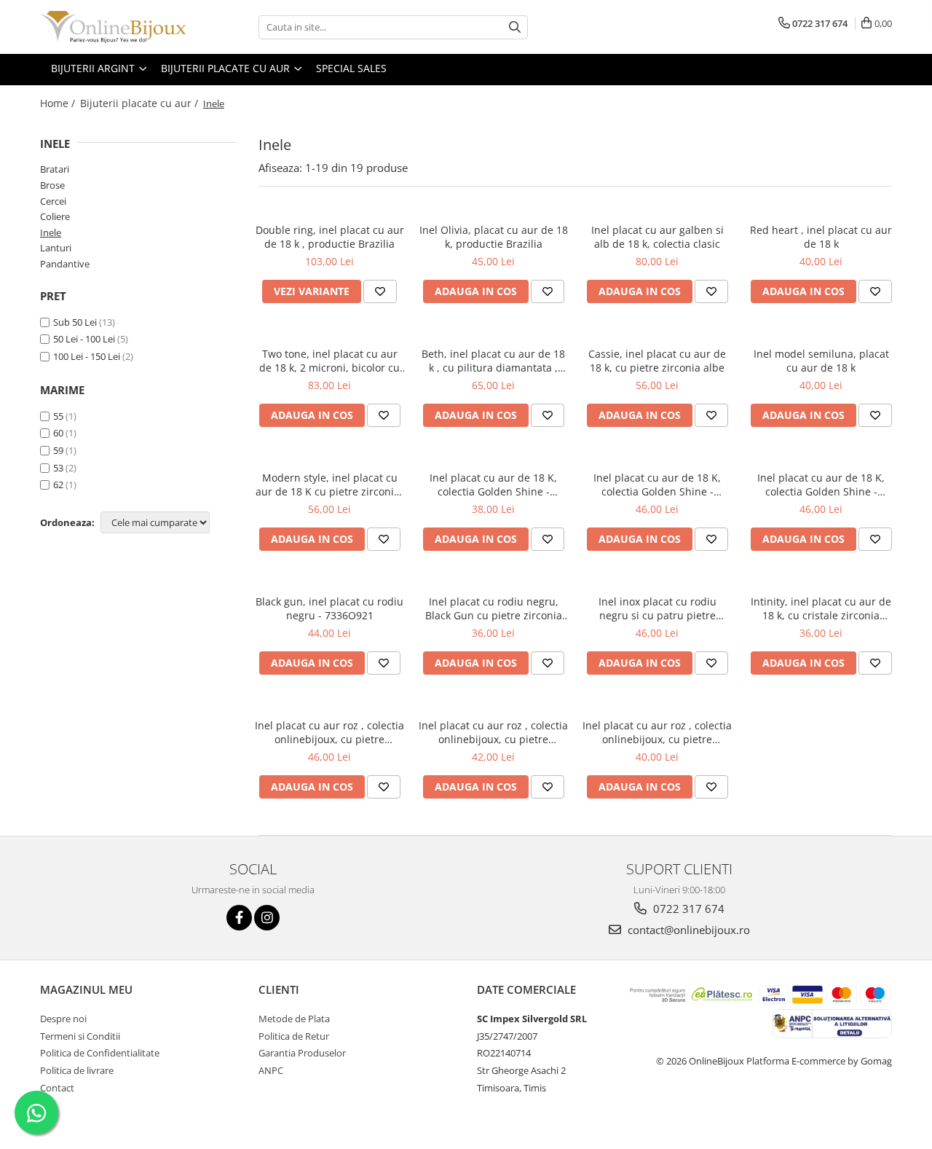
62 (58, 484)
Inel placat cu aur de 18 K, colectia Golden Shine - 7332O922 (821, 484)
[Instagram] (267, 917)
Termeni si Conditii (80, 1036)
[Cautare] (515, 27)
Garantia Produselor (302, 1052)
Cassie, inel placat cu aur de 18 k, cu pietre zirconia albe (657, 360)
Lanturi (55, 247)
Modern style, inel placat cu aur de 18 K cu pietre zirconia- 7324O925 (329, 484)
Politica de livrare (77, 1070)
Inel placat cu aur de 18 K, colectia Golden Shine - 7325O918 (493, 484)
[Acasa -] (113, 27)
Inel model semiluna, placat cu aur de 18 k (821, 360)
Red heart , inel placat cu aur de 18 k (821, 237)
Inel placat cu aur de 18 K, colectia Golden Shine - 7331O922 (657, 484)
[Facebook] (239, 917)
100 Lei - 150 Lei (86, 356)
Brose (52, 185)
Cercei (53, 201)
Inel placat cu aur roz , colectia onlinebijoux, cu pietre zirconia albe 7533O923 (329, 732)
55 (58, 416)
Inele (50, 232)
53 (58, 467)
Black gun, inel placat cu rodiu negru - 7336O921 (329, 608)
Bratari (54, 169)
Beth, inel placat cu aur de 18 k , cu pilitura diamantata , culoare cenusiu (493, 360)
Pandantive (65, 263)
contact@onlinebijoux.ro (687, 929)
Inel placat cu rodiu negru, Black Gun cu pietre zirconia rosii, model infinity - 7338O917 (493, 608)
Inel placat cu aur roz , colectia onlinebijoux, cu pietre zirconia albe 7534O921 (493, 732)
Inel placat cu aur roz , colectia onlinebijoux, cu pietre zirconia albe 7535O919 (657, 732)
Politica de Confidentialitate (99, 1052)
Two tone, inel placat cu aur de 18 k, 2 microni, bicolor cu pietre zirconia (329, 360)
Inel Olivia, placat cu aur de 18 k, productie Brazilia (493, 237)
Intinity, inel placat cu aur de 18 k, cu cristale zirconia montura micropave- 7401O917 (821, 608)
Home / (59, 103)
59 (58, 450)
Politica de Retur (293, 1036)
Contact (57, 1087)
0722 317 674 (687, 908)
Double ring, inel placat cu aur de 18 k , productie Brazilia (330, 237)
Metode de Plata (294, 1018)
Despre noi (63, 1018)
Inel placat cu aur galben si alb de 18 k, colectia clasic (657, 237)
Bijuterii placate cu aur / (140, 103)
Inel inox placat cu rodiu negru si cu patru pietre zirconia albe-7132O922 (657, 608)
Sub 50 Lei (75, 322)
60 (58, 432)
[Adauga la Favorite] (380, 291)
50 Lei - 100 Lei (84, 338)
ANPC (270, 1070)
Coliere (55, 216)
